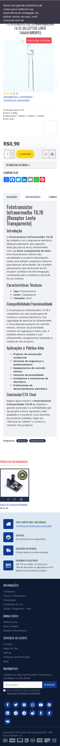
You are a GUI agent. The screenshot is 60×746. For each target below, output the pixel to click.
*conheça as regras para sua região (34, 525)
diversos (22, 440)
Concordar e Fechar (38, 40)
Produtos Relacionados (14, 462)
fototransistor (37, 440)
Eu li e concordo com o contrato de (23, 692)
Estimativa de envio (17, 165)
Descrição (12, 197)
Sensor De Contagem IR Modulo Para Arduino (14, 504)
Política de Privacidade (16, 35)
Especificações (32, 197)
